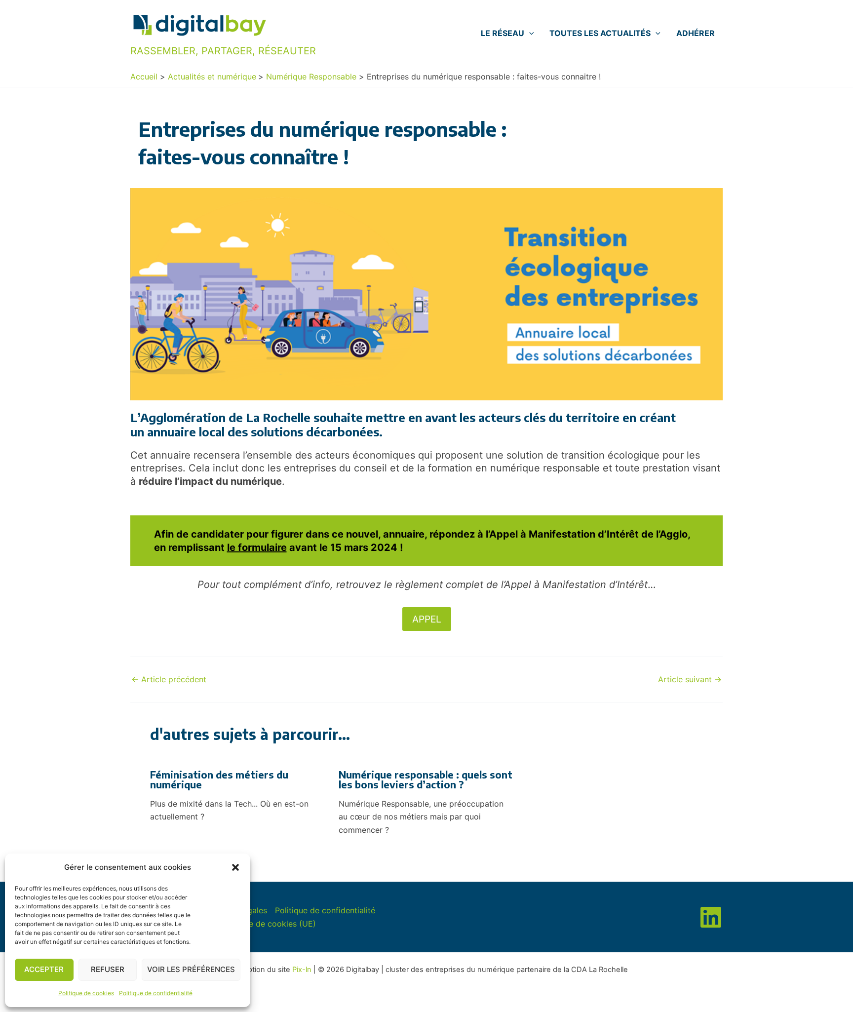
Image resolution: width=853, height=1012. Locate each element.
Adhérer (695, 33)
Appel (426, 619)
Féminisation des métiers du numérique (219, 779)
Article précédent (168, 679)
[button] (235, 867)
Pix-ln (301, 969)
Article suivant (690, 679)
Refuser (107, 969)
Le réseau (502, 33)
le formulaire (257, 547)
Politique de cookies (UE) (268, 924)
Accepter (44, 969)
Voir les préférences (191, 969)
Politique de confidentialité (156, 993)
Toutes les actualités (600, 33)
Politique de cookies (86, 993)
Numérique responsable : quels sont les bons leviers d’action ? (425, 779)
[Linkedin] (711, 917)
